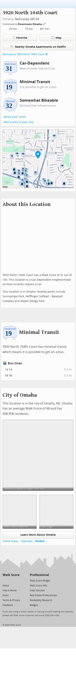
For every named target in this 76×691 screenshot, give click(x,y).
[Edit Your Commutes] (44, 23)
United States (10, 541)
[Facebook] (11, 580)
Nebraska (26, 541)
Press (6, 595)
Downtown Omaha (30, 24)
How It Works (10, 590)
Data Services (37, 590)
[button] (38, 155)
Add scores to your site (18, 122)
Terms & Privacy (11, 600)
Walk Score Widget (40, 580)
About (6, 585)
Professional (39, 575)
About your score (15, 117)
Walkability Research (41, 600)
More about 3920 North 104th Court (23, 54)
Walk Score (11, 575)
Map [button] (58, 38)
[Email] (17, 580)
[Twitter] (5, 580)
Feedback (8, 605)
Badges (34, 605)
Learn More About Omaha (38, 534)
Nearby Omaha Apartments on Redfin (40, 47)
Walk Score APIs (38, 585)
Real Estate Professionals (43, 595)
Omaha (8, 19)
